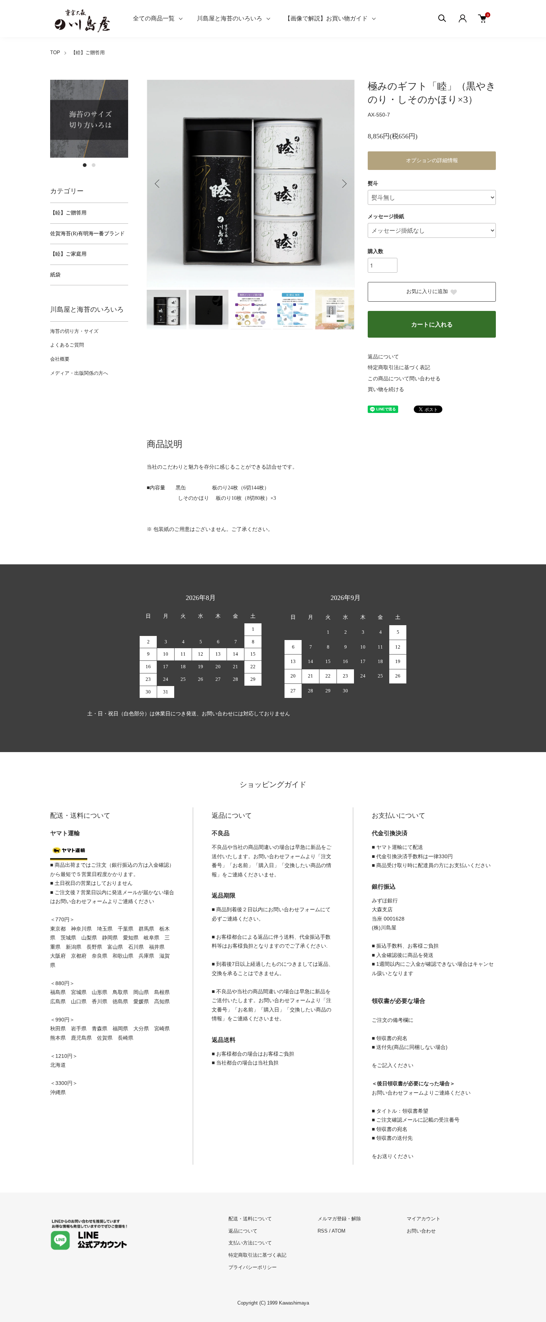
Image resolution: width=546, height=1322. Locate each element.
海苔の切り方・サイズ (74, 331)
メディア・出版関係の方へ (79, 373)
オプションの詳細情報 (432, 160)
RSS (323, 1231)
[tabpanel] (89, 119)
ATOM (338, 1231)
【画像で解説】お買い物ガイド (326, 18)
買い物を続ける (386, 389)
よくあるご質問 (67, 345)
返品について (383, 357)
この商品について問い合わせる (404, 378)
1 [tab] (85, 165)
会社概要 (59, 359)
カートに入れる (432, 324)
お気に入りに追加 (427, 291)
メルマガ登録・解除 (339, 1218)
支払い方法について (250, 1243)
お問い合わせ (421, 1231)
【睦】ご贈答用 (88, 52)
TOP (55, 52)
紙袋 (55, 275)
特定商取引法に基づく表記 (399, 367)
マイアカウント (424, 1218)
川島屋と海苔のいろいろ (229, 18)
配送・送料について (250, 1218)
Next (343, 183)
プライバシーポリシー (252, 1267)
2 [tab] (93, 165)
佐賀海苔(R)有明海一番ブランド (87, 233)
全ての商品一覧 (154, 18)
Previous (157, 183)
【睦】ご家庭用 (68, 254)
